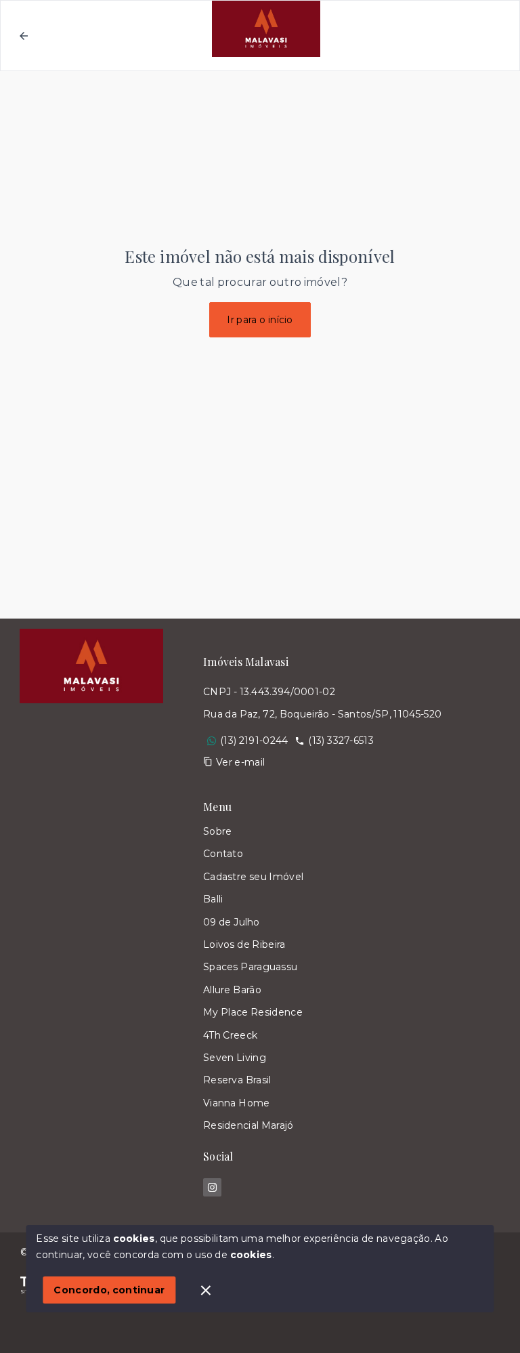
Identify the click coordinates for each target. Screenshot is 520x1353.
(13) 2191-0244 (254, 740)
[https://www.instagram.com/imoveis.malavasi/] (212, 1187)
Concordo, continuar (109, 1290)
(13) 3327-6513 (340, 740)
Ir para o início (260, 320)
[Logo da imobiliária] (91, 925)
